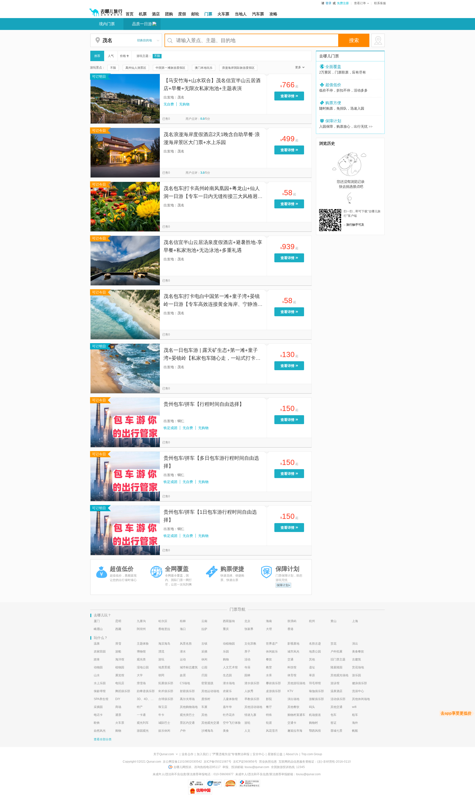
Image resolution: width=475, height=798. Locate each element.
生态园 (227, 675)
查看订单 (360, 3)
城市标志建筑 (189, 667)
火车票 (119, 723)
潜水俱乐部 (251, 683)
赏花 (333, 643)
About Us (292, 754)
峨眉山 (98, 629)
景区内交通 (187, 723)
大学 (140, 675)
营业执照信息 (268, 761)
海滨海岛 (164, 643)
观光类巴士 (187, 715)
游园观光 (143, 730)
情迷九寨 (250, 715)
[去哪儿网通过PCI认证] (230, 783)
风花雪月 (272, 730)
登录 (329, 3)
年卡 (161, 715)
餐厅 (269, 707)
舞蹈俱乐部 (122, 691)
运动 (183, 659)
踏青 (97, 659)
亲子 (247, 651)
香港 (290, 629)
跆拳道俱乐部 (146, 691)
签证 (333, 723)
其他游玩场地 (296, 683)
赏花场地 (358, 667)
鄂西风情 (315, 730)
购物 (226, 659)
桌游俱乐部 (273, 691)
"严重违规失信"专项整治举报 (230, 754)
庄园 (204, 675)
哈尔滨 (162, 621)
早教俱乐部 (251, 699)
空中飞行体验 (232, 723)
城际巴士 (164, 723)
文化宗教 (250, 643)
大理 (269, 629)
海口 (183, 629)
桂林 (183, 621)
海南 (269, 621)
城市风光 (293, 651)
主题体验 (143, 643)
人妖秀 (248, 691)
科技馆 (291, 667)
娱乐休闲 (164, 730)
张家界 (248, 629)
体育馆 (291, 675)
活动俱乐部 (338, 699)
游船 (118, 651)
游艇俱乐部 (316, 699)
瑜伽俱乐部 (316, 691)
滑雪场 (141, 683)
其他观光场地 (339, 675)
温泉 (97, 643)
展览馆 (119, 675)
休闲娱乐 (272, 651)
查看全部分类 (103, 739)
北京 (247, 621)
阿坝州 (141, 629)
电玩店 (119, 683)
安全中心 (258, 754)
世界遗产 (272, 643)
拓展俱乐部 (165, 683)
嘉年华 (227, 707)
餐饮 (269, 659)
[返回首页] (106, 10)
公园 (204, 667)
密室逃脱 (207, 683)
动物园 (98, 667)
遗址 (312, 667)
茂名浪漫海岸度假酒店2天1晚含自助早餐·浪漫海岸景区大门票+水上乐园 (212, 138)
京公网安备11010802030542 (182, 761)
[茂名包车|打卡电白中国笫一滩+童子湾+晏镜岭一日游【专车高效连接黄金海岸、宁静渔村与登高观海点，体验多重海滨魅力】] (125, 314)
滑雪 (118, 643)
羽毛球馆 (315, 683)
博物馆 (141, 651)
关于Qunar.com (163, 754)
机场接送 (315, 715)
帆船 (355, 730)
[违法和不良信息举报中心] (249, 783)
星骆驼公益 (275, 754)
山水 (97, 675)
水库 (269, 675)
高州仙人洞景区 (135, 68)
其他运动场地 (210, 691)
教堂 (269, 667)
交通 (290, 659)
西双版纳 (229, 621)
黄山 (333, 621)
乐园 (226, 651)
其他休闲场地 (361, 699)
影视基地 (293, 643)
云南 (204, 621)
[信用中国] (200, 791)
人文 (247, 730)
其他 (312, 659)
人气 (111, 56)
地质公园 (315, 651)
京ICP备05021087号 (217, 761)
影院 (269, 699)
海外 (355, 723)
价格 (123, 56)
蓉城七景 (336, 730)
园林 (247, 675)
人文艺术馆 (230, 667)
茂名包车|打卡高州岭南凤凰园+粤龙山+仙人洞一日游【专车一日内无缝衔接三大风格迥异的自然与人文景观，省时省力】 (213, 193)
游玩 (161, 659)
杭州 (312, 621)
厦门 (97, 621)
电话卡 (98, 715)
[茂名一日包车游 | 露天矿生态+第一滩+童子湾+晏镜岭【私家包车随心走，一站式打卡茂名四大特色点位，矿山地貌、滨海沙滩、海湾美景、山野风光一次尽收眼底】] (125, 368)
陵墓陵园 (336, 667)
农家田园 (100, 651)
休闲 (204, 659)
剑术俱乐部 (165, 691)
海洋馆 (119, 659)
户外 (183, 730)
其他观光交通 (210, 723)
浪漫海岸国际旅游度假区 (238, 68)
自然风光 (100, 730)
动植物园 (229, 643)
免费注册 (343, 3)
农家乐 (227, 691)
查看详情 (289, 95)
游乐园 (356, 675)
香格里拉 (164, 629)
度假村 (205, 699)
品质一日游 (142, 24)
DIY (117, 699)
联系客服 (380, 3)
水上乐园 (100, 683)
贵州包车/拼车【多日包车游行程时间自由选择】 (211, 462)
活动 (247, 659)
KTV (290, 691)
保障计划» (283, 585)
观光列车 (143, 723)
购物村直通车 (296, 715)
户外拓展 (336, 651)
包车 (333, 715)
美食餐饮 (358, 651)
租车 (355, 715)
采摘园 (98, 707)
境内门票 (107, 24)
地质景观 (164, 667)
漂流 (161, 651)
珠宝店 (162, 707)
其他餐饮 (293, 707)
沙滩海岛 (207, 730)
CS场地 (185, 683)
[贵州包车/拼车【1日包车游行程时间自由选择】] (125, 530)
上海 (355, 621)
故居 (183, 675)
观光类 (141, 659)
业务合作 (187, 754)
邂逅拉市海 (294, 730)
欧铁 (97, 723)
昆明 (118, 621)
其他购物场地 (189, 707)
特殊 (269, 715)
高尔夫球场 (187, 699)
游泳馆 (335, 683)
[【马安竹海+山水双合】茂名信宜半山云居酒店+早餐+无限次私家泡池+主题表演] (125, 98)
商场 (118, 707)
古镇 (204, 643)
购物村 (313, 723)
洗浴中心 (358, 691)
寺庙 (247, 667)
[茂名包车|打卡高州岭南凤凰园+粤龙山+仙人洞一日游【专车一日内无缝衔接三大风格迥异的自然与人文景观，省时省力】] (125, 206)
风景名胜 (186, 643)
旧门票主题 (338, 659)
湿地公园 (143, 667)
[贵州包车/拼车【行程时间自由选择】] (125, 422)
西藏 (118, 629)
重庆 (226, 629)
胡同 (161, 675)
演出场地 (293, 699)
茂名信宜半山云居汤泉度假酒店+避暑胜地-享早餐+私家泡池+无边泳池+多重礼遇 (213, 246)
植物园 (119, 667)
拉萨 (204, 629)
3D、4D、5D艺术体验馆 (146, 699)
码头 (312, 707)
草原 (312, 675)
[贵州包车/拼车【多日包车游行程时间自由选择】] (125, 476)
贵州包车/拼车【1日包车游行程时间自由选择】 (210, 516)
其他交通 (336, 707)
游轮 (247, 723)
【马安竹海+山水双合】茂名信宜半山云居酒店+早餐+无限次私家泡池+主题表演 (212, 84)
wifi (354, 707)
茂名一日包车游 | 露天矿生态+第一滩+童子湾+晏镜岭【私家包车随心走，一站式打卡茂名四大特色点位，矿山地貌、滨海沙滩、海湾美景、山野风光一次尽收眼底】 (213, 354)
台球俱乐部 (165, 699)
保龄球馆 (100, 691)
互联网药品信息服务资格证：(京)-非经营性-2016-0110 (315, 761)
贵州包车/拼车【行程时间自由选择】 (204, 404)
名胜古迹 (315, 643)
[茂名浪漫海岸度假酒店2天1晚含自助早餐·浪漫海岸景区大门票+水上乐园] (125, 152)
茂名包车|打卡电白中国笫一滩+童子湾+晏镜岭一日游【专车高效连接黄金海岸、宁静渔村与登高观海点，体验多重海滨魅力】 (213, 300)
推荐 (97, 56)
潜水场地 (229, 683)
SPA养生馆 (101, 699)
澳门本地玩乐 (204, 68)
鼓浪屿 (291, 621)
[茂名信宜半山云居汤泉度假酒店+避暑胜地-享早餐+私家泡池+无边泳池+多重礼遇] (125, 260)
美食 (226, 730)
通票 (118, 715)
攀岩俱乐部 (273, 683)
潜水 (183, 651)
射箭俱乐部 (187, 691)
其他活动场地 (253, 707)
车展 (204, 707)
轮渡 (269, 723)
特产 (140, 707)
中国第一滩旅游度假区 (170, 68)
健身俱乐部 (359, 683)
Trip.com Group (311, 754)
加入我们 (203, 754)
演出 (355, 643)
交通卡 (291, 723)
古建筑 (356, 659)
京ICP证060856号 (245, 761)
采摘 (204, 651)
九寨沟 (141, 621)
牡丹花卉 (229, 715)
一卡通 (141, 715)
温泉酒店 (336, 691)
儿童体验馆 (230, 699)
